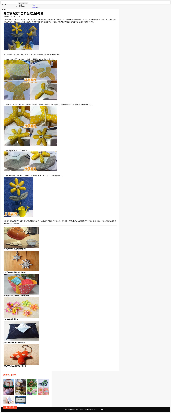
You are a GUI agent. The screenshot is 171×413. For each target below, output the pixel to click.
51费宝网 (3, 4)
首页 (33, 5)
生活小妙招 (35, 7)
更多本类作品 (10, 407)
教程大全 (22, 6)
